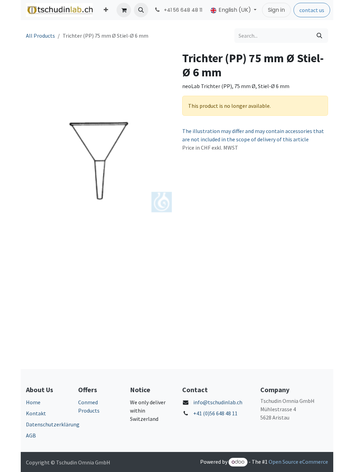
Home (33, 402)
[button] (141, 10)
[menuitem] (106, 10)
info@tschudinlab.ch (217, 402)
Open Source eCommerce (298, 461)
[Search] (319, 35)
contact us (311, 10)
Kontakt (36, 413)
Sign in (276, 10)
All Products (40, 35)
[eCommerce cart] (124, 10)
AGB (31, 435)
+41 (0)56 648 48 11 (215, 413)
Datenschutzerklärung (53, 424)
